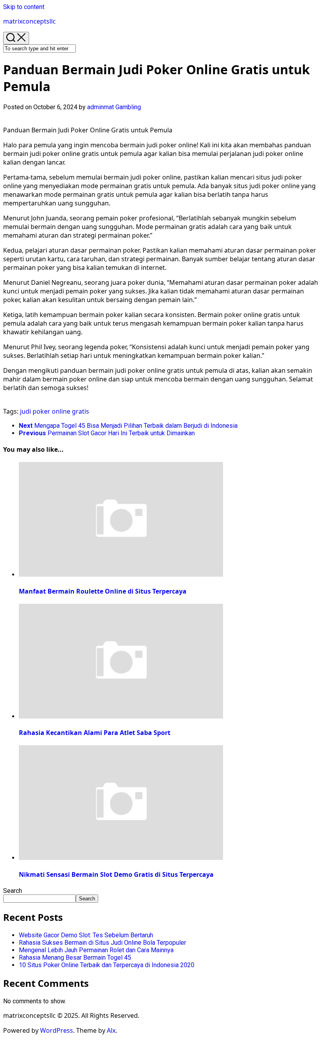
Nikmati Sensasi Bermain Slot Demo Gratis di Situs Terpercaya (116, 874)
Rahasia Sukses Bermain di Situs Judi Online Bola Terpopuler (102, 942)
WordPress (56, 1030)
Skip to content (23, 7)
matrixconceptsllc (29, 21)
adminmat (100, 107)
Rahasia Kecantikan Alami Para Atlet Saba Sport (94, 732)
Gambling (128, 107)
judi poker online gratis (54, 411)
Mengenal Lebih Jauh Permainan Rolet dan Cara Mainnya (96, 950)
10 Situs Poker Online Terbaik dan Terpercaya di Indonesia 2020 (106, 965)
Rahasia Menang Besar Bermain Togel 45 (75, 957)
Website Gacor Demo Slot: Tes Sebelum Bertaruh (86, 935)
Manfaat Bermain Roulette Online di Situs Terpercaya (103, 591)
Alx (111, 1030)
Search (12, 890)
